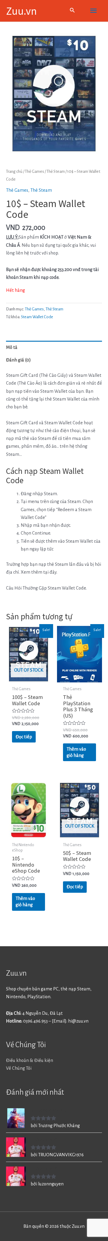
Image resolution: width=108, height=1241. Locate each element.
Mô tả (11, 347)
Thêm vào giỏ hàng (76, 752)
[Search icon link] (72, 11)
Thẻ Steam (55, 171)
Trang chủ (14, 171)
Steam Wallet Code (37, 317)
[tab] (54, 347)
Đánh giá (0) (18, 360)
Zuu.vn (21, 10)
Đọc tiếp (24, 736)
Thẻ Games (34, 171)
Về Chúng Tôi (19, 1068)
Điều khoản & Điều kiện (29, 1060)
